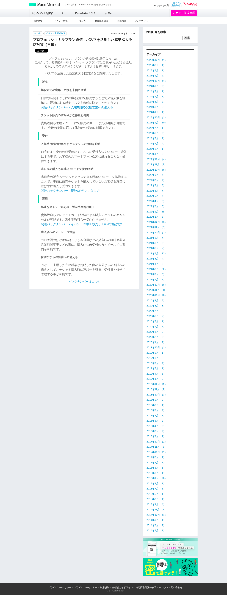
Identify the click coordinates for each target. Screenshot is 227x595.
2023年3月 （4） (156, 143)
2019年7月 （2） (156, 363)
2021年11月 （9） (156, 227)
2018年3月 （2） (156, 431)
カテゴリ (64, 13)
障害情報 (122, 21)
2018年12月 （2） (156, 384)
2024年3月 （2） (156, 107)
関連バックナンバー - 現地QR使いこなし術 (70, 190)
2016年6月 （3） (156, 462)
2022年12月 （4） (156, 159)
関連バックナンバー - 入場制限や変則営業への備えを (77, 107)
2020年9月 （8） (156, 300)
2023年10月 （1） (156, 117)
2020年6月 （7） (156, 316)
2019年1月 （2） (156, 378)
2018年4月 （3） (156, 426)
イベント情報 (61, 21)
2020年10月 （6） (156, 295)
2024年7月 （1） (156, 91)
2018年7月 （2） (156, 410)
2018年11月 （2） (156, 389)
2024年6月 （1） (156, 96)
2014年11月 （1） (156, 509)
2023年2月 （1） (156, 148)
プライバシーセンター (85, 587)
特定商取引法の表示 (146, 587)
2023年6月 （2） (156, 133)
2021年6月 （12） (156, 253)
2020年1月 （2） (156, 342)
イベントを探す (44, 13)
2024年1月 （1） (156, 112)
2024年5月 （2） (156, 101)
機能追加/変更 (101, 21)
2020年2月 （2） (156, 337)
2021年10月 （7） (156, 232)
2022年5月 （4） (156, 195)
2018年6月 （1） (156, 415)
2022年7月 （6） (156, 185)
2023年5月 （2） (156, 138)
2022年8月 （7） (156, 180)
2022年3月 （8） (156, 206)
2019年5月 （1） (156, 368)
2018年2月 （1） (156, 436)
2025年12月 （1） (156, 60)
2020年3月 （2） (156, 331)
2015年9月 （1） (156, 483)
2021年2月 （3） (156, 274)
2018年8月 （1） (156, 405)
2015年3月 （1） (156, 499)
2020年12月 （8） (156, 284)
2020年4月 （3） (156, 326)
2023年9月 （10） (156, 122)
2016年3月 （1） (156, 473)
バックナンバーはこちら (84, 281)
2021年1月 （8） (156, 279)
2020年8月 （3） (156, 305)
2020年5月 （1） (156, 321)
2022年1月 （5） (156, 216)
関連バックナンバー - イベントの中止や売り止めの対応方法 (81, 224)
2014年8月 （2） (156, 525)
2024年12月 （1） (156, 80)
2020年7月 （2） (156, 310)
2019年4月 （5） (156, 373)
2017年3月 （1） (156, 457)
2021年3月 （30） (156, 269)
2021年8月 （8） (156, 243)
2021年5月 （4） (156, 258)
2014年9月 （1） (156, 520)
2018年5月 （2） (156, 420)
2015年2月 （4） (156, 504)
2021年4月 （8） (156, 263)
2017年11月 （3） (156, 446)
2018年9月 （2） (156, 399)
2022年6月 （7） (156, 190)
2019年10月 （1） (156, 347)
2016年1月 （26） (156, 478)
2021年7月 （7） (156, 248)
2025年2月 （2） (156, 75)
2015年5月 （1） (156, 493)
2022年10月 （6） (156, 169)
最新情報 (38, 21)
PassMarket (44, 4)
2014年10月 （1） (156, 514)
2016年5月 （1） (156, 467)
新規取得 (176, 5)
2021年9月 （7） (156, 237)
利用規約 (104, 587)
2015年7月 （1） (156, 488)
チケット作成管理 (183, 12)
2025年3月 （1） (156, 70)
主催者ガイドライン (122, 587)
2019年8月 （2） (156, 357)
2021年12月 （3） (156, 222)
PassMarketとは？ (85, 13)
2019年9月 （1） (156, 352)
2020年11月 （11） (157, 290)
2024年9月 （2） (156, 86)
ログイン (177, 3)
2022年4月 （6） (156, 201)
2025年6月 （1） (156, 65)
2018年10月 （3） (156, 394)
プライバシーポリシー (59, 587)
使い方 (82, 21)
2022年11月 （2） (156, 164)
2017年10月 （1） (156, 452)
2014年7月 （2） (156, 530)
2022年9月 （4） (156, 174)
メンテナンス (141, 21)
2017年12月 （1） (156, 441)
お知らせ (110, 13)
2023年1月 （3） (156, 154)
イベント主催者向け (55, 33)
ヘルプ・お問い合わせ (170, 587)
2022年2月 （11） (156, 211)
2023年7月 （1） (156, 127)
